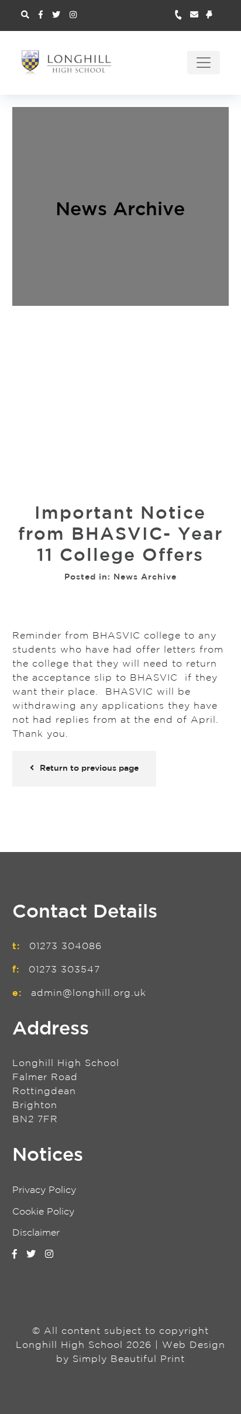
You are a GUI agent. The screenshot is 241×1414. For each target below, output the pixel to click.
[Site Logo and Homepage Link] (66, 61)
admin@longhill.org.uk (88, 993)
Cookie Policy (43, 1212)
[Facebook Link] (41, 15)
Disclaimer (36, 1233)
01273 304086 (65, 946)
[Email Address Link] (198, 15)
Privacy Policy (44, 1190)
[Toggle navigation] (203, 62)
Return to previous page (89, 768)
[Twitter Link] (56, 15)
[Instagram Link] (73, 15)
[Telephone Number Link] (182, 15)
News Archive (120, 210)
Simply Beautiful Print (129, 1359)
